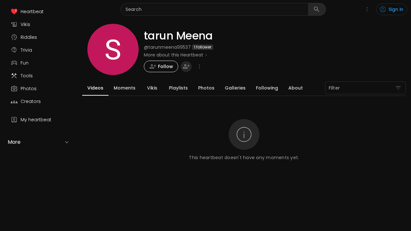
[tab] (95, 88)
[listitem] (38, 11)
